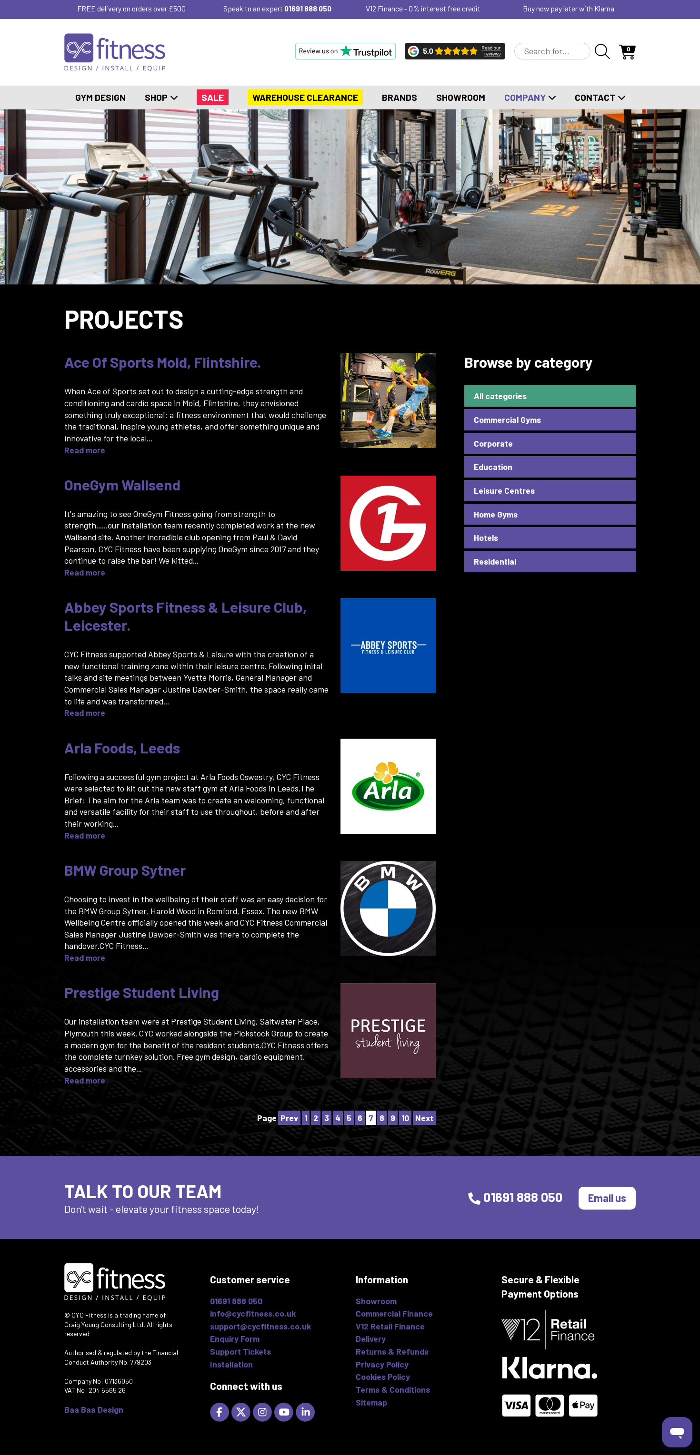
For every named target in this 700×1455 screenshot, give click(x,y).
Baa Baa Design (93, 1409)
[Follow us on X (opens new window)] (242, 1411)
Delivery (371, 1338)
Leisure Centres (504, 490)
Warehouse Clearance (305, 97)
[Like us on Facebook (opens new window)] (220, 1411)
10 (405, 1118)
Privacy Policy (382, 1364)
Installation (231, 1364)
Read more (84, 450)
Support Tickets (240, 1351)
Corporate (493, 443)
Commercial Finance (394, 1313)
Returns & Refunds (392, 1351)
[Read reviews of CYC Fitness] (455, 51)
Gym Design (100, 97)
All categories (500, 396)
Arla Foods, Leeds (122, 747)
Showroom (460, 97)
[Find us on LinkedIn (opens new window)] (306, 1411)
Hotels (486, 537)
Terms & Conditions (393, 1389)
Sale (212, 97)
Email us (607, 1197)
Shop (157, 97)
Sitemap (371, 1402)
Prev (289, 1118)
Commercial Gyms (507, 419)
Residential (495, 561)
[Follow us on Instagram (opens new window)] (263, 1411)
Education (493, 466)
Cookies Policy (383, 1376)
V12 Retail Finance (390, 1326)
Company (526, 97)
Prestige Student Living (141, 992)
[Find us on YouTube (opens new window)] (285, 1411)
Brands (399, 97)
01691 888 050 (307, 8)
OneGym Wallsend (122, 484)
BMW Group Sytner (125, 870)
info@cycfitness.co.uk (253, 1313)
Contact (596, 97)
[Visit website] (345, 51)
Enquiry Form (235, 1338)
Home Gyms (496, 514)
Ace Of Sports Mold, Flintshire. (162, 362)
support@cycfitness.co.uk (260, 1326)
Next (424, 1118)
